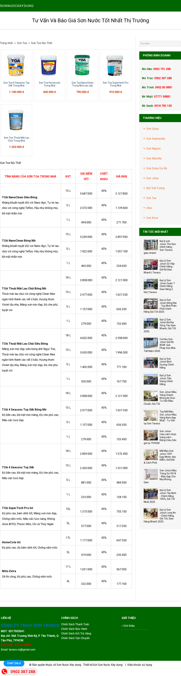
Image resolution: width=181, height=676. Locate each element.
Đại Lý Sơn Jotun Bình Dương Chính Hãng (167, 363)
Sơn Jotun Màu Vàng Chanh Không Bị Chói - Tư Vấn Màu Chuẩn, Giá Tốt (160, 398)
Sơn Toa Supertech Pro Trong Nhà (116, 84)
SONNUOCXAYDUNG (17, 6)
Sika (149, 208)
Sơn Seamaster (155, 138)
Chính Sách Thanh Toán (75, 624)
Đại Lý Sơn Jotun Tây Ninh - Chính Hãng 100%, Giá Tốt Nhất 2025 (160, 496)
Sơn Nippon (153, 148)
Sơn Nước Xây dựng (69, 664)
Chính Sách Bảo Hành (74, 629)
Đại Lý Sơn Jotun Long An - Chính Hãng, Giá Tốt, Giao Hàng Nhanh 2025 (160, 515)
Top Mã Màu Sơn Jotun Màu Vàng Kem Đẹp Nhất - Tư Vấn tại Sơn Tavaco (160, 417)
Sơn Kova (152, 218)
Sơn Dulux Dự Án (156, 168)
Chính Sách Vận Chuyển (75, 638)
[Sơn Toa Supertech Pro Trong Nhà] (115, 65)
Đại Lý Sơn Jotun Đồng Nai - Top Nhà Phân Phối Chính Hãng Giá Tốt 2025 (160, 306)
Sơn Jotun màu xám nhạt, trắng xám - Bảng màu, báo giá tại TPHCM (160, 437)
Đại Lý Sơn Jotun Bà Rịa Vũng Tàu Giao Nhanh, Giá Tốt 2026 (160, 325)
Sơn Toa (151, 198)
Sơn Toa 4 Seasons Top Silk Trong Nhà (16, 84)
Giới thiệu (129, 625)
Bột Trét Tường (155, 188)
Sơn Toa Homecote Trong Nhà (49, 84)
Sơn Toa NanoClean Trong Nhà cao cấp (83, 84)
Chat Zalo (14, 663)
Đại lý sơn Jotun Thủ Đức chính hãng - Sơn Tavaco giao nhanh (160, 247)
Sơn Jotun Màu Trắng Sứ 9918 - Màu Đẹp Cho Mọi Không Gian (160, 476)
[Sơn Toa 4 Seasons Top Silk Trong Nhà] (16, 65)
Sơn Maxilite (154, 158)
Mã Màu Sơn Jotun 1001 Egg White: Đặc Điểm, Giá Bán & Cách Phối (160, 456)
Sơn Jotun (152, 178)
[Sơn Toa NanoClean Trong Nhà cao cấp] (82, 65)
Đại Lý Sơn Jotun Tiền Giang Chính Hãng (166, 380)
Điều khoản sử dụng (139, 664)
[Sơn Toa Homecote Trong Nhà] (49, 65)
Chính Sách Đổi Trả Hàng (76, 633)
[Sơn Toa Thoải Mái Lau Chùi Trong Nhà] (16, 120)
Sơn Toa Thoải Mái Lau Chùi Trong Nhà (16, 139)
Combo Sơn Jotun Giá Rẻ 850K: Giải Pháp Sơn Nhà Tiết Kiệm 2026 (159, 345)
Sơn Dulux (152, 128)
